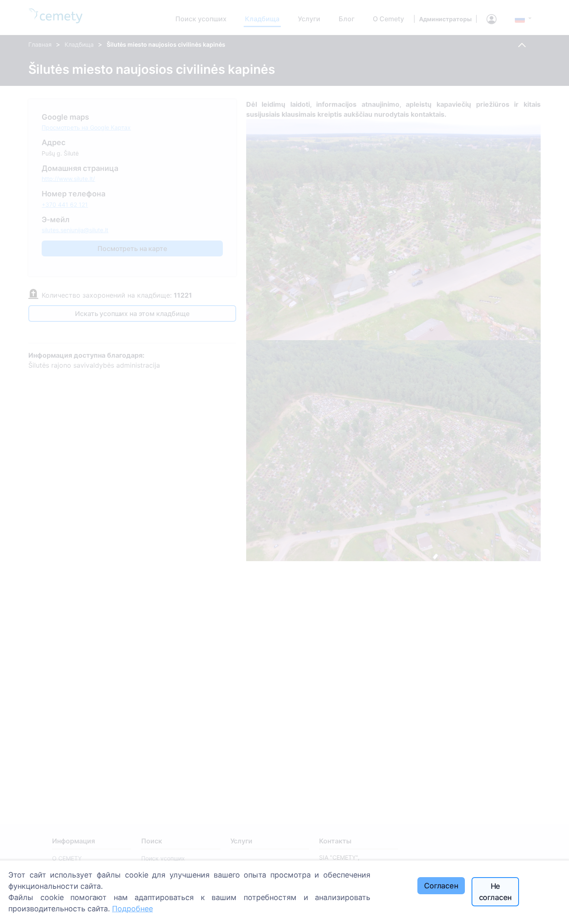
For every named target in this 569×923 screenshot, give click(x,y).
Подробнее (132, 908)
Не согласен (495, 892)
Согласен (441, 885)
